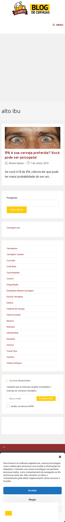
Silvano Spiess (16, 163)
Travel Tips (12, 351)
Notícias (11, 327)
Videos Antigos (14, 363)
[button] (60, 456)
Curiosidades (13, 272)
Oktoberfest (12, 333)
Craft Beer (11, 266)
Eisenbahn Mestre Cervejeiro (20, 290)
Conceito (11, 260)
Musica (10, 321)
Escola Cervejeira (15, 296)
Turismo (10, 357)
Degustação (12, 284)
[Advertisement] (32, 67)
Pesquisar (12, 198)
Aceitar (32, 490)
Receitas (11, 339)
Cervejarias (12, 248)
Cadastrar (46, 398)
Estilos (10, 303)
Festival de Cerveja (15, 309)
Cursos (10, 278)
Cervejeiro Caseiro (15, 254)
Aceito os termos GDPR (22, 406)
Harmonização (14, 314)
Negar (32, 499)
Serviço (10, 345)
